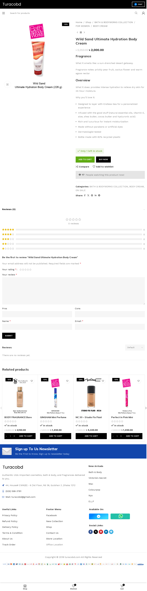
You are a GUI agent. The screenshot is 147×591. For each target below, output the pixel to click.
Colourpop (94, 489)
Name (6, 321)
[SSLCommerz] (73, 563)
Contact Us (52, 533)
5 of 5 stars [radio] (30, 269)
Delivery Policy (10, 527)
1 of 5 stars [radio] (20, 269)
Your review (9, 274)
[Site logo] (12, 4)
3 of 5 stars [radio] (25, 269)
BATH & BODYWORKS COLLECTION (113, 22)
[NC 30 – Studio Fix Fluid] (91, 395)
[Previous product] (77, 32)
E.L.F (91, 501)
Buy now (103, 159)
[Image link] (13, 467)
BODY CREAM (100, 26)
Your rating (9, 269)
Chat (140, 4)
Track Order (9, 544)
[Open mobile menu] (3, 13)
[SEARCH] (136, 13)
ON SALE (81, 190)
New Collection (54, 521)
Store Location (54, 538)
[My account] (143, 13)
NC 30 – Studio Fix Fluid (89, 417)
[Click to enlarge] (7, 84)
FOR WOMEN (83, 26)
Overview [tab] (83, 80)
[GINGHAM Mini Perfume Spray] (55, 395)
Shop (88, 22)
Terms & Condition (12, 533)
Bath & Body (95, 472)
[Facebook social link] (84, 195)
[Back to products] (81, 32)
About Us (7, 538)
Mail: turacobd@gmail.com (20, 497)
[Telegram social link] (99, 195)
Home (79, 22)
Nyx (91, 495)
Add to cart (85, 159)
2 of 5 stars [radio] (23, 269)
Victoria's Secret (97, 478)
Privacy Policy (9, 515)
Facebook (51, 515)
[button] (20, 436)
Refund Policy (9, 521)
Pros (4, 308)
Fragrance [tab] (83, 56)
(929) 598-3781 (13, 491)
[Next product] (84, 32)
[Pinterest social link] (92, 195)
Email (79, 321)
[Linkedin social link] (95, 195)
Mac (91, 483)
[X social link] (88, 195)
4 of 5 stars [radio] (28, 269)
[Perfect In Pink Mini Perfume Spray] (126, 395)
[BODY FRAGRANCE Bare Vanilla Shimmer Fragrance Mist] (20, 395)
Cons (77, 308)
